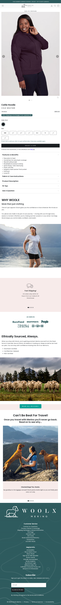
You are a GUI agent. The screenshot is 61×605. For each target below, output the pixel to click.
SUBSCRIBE (18, 590)
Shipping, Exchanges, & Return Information (30, 530)
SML (13, 133)
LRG (29, 133)
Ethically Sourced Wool (30, 559)
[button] (3, 56)
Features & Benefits (10, 155)
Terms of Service (37, 602)
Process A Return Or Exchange (30, 528)
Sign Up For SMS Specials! (30, 555)
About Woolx (30, 554)
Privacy (26, 602)
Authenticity (30, 539)
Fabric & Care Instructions (13, 176)
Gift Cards (30, 536)
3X (5, 138)
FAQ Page (30, 532)
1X (45, 133)
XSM (5, 133)
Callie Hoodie (33, 11)
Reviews (4, 112)
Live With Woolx (30, 541)
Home (25, 11)
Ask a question (8, 191)
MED (21, 133)
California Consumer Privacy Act (30, 567)
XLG (37, 133)
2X (53, 133)
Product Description (10, 181)
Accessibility (30, 550)
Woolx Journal (30, 557)
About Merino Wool (30, 552)
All (28, 11)
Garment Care (30, 534)
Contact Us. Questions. (30, 526)
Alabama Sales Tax (30, 565)
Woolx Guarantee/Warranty (30, 538)
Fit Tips (5, 186)
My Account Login (30, 563)
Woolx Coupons (30, 561)
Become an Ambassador (30, 569)
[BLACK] (3, 124)
